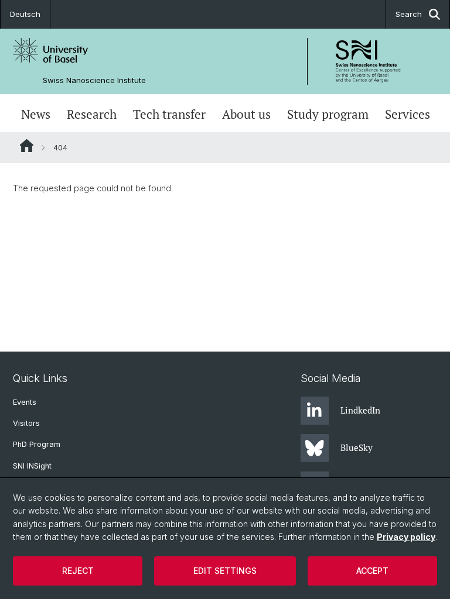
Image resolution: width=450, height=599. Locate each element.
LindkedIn (360, 410)
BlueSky (356, 447)
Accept (372, 571)
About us (246, 114)
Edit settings (225, 571)
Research (92, 114)
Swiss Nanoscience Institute (94, 80)
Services (407, 114)
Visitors (26, 423)
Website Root (26, 145)
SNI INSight (32, 466)
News (35, 114)
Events (24, 402)
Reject (78, 571)
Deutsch (25, 14)
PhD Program (36, 444)
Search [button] (409, 14)
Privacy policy (406, 537)
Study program (328, 114)
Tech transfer (169, 114)
